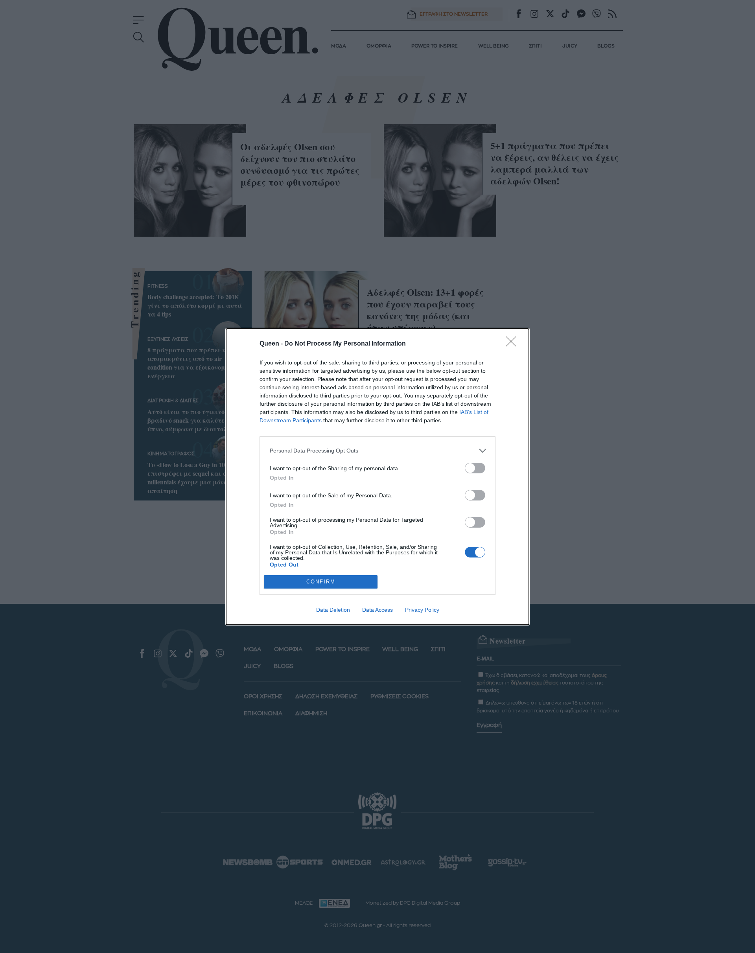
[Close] (513, 344)
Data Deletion (333, 610)
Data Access (377, 610)
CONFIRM (320, 582)
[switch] (475, 468)
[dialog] (377, 477)
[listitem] (377, 451)
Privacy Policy (422, 610)
